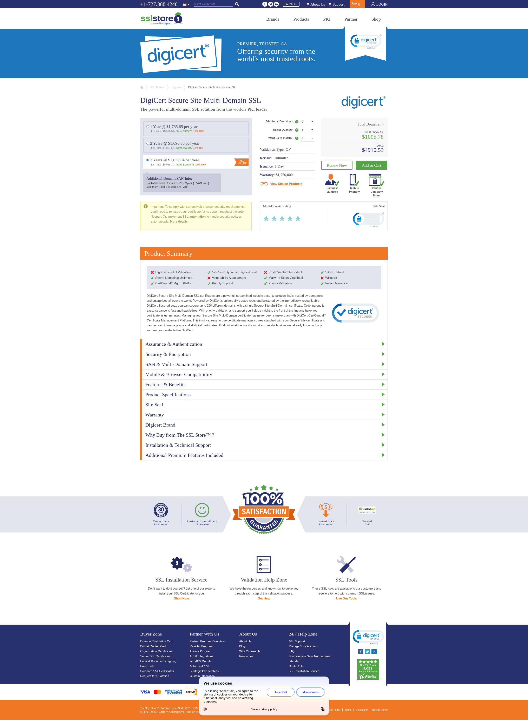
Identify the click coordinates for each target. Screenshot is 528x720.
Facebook (264, 4)
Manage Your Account (303, 646)
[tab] (264, 344)
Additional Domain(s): (281, 122)
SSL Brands (157, 87)
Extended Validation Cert (156, 641)
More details (179, 221)
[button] (367, 637)
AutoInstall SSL (200, 666)
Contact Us (296, 666)
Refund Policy (380, 709)
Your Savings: (374, 132)
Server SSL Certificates (155, 656)
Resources (246, 656)
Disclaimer (362, 709)
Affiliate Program (200, 651)
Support (338, 4)
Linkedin (276, 4)
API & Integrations (201, 656)
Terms (348, 709)
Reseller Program (201, 646)
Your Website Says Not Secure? (309, 656)
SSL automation (194, 216)
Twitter (270, 4)
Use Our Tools (346, 598)
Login (382, 4)
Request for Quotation (154, 676)
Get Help (264, 598)
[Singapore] (186, 4)
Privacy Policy (332, 709)
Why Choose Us (249, 651)
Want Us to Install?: (283, 138)
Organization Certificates (156, 651)
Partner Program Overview (207, 641)
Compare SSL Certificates (157, 671)
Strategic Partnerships (204, 671)
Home (141, 87)
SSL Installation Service (304, 671)
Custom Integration (202, 676)
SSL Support (297, 641)
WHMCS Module (200, 661)
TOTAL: (379, 145)
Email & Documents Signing (158, 661)
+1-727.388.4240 (159, 4)
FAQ (292, 651)
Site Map (294, 661)
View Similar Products (286, 183)
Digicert (176, 87)
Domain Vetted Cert (153, 646)
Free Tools (147, 666)
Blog (292, 4)
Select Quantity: (285, 130)
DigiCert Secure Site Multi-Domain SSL (212, 87)
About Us (317, 4)
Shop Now (181, 598)
